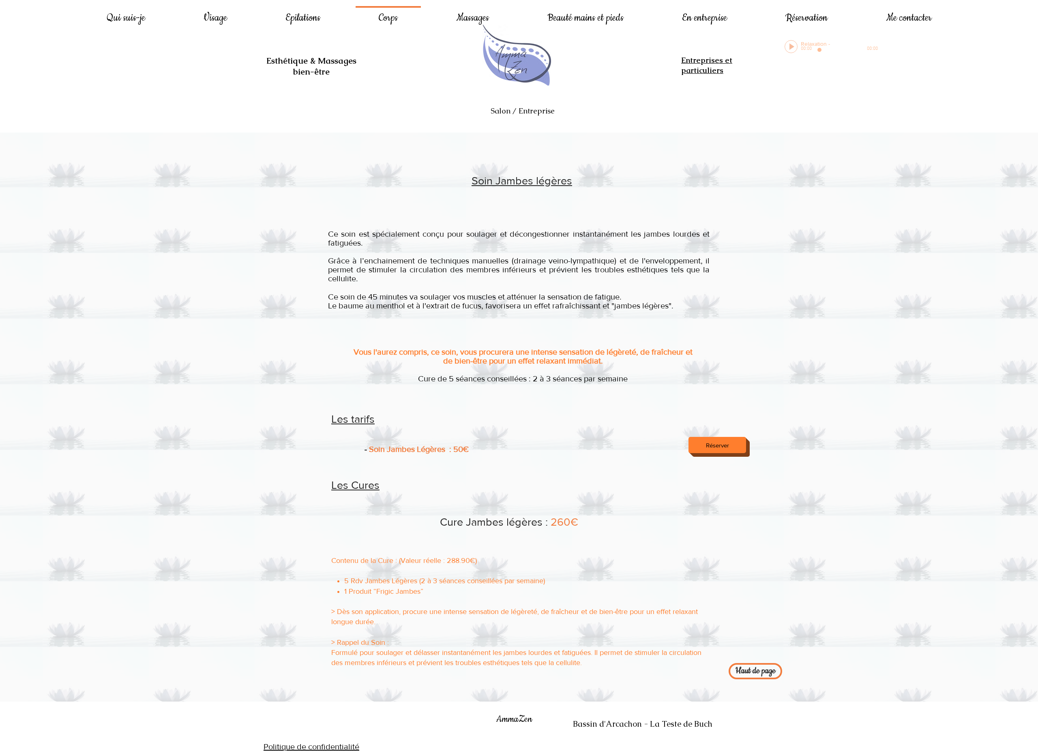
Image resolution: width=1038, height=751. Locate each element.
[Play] (791, 47)
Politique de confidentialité (311, 746)
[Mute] (865, 43)
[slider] (874, 43)
